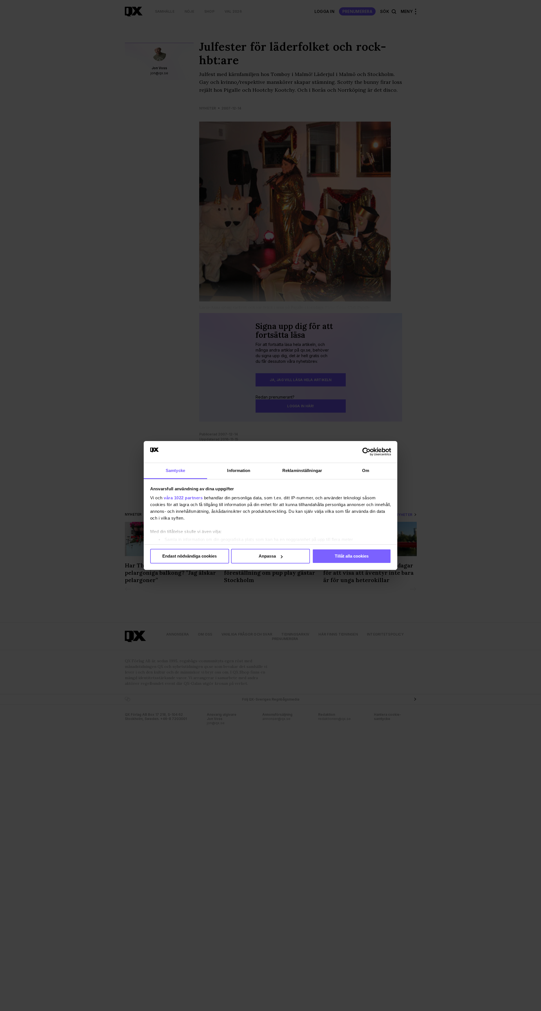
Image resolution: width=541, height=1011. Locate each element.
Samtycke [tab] (175, 470)
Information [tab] (238, 470)
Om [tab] (365, 470)
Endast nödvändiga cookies (189, 556)
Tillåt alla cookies (352, 556)
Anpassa (267, 556)
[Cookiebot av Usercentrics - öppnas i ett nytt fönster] (366, 452)
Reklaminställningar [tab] (302, 470)
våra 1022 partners (183, 497)
